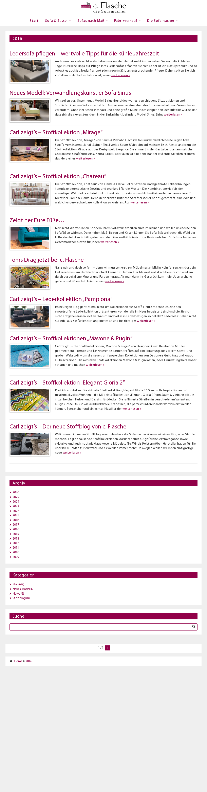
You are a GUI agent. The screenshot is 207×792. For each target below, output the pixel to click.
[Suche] (193, 626)
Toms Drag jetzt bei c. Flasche (47, 260)
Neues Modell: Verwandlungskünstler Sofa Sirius (70, 93)
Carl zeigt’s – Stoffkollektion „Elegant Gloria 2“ (67, 383)
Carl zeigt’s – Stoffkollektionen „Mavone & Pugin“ (71, 339)
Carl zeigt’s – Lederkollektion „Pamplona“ (61, 299)
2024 (16, 501)
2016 (16, 529)
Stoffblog (19, 598)
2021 (16, 515)
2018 (16, 520)
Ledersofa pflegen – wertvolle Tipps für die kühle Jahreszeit (84, 54)
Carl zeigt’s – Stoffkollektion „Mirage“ (56, 133)
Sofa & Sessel (57, 21)
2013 (16, 538)
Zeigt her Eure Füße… (37, 221)
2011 (16, 547)
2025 (16, 497)
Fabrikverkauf (126, 21)
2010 (16, 552)
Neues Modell (22, 589)
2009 (16, 557)
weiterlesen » (120, 75)
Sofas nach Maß (91, 21)
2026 (16, 492)
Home (18, 661)
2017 (16, 524)
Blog (16, 584)
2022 (16, 511)
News (16, 593)
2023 (16, 506)
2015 (16, 534)
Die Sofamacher (161, 21)
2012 (16, 543)
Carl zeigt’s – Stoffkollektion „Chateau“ (58, 177)
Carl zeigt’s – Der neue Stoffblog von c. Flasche (68, 427)
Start (34, 21)
